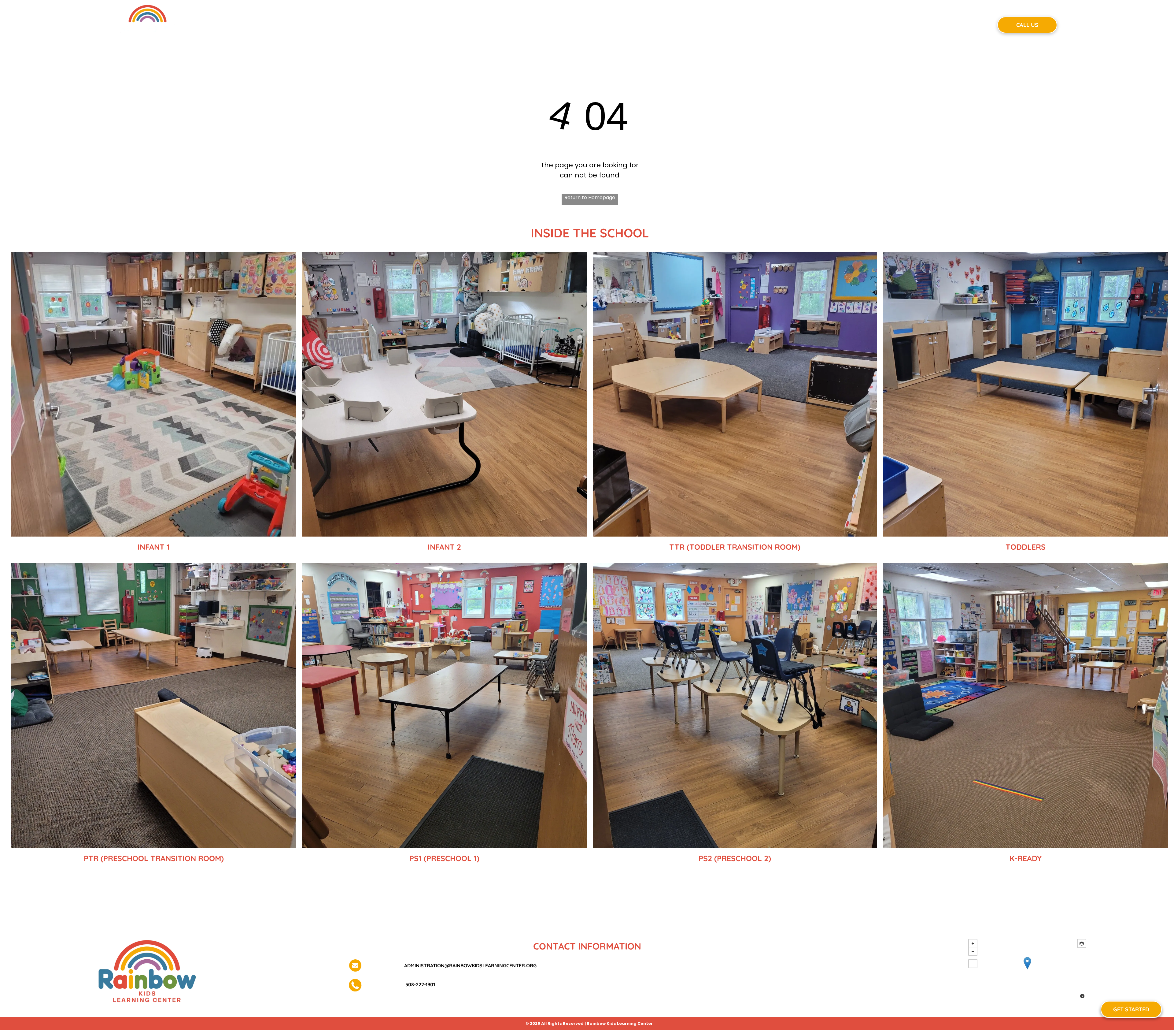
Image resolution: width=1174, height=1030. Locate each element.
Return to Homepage (589, 197)
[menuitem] (479, 24)
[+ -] (1027, 969)
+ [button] (973, 943)
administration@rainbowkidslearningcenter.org (470, 965)
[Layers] (1082, 943)
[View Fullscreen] (973, 964)
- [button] (973, 951)
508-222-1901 (419, 984)
